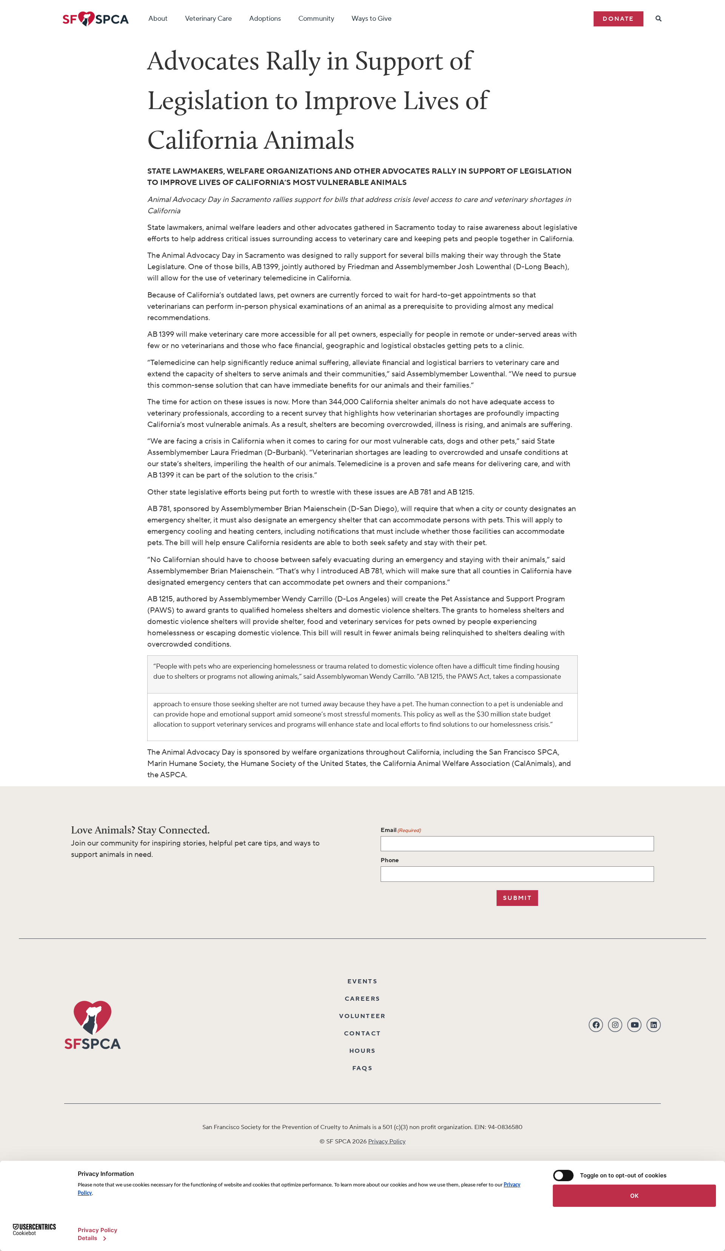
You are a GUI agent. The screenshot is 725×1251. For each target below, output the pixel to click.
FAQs (362, 1068)
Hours (362, 1051)
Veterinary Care (208, 18)
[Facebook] (596, 1025)
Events (362, 981)
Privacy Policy (387, 1141)
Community (316, 18)
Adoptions (265, 18)
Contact (362, 1033)
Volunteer (362, 1016)
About (158, 18)
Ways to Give (372, 18)
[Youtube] (634, 1025)
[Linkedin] (653, 1025)
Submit (517, 898)
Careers (363, 999)
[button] (618, 18)
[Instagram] (615, 1025)
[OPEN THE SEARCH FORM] (658, 18)
